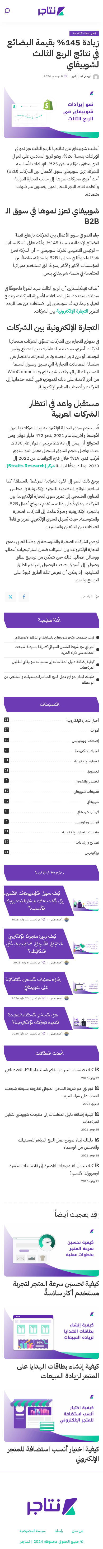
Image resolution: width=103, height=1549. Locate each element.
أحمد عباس (56, 919)
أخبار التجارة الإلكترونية (84, 33)
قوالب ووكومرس (87, 822)
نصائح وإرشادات (87, 842)
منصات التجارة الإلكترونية (80, 832)
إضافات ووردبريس (85, 740)
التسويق (93, 771)
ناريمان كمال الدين (81, 76)
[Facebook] (23, 597)
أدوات (94, 730)
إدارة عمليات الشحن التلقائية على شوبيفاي (33, 983)
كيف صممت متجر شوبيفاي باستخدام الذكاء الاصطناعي (53, 637)
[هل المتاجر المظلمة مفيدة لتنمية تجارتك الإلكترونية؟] (86, 1021)
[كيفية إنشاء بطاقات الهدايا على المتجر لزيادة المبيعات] (51, 1332)
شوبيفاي (93, 802)
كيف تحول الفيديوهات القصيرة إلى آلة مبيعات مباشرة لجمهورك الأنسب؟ (33, 900)
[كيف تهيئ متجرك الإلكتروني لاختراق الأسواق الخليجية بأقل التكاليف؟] (86, 947)
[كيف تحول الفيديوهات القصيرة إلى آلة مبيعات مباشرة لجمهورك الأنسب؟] (86, 904)
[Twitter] (10, 597)
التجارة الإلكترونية (72, 311)
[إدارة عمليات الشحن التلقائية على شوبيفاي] (86, 986)
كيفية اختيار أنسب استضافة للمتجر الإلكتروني (53, 1454)
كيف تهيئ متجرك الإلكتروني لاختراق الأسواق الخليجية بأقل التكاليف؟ (34, 943)
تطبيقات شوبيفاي (86, 791)
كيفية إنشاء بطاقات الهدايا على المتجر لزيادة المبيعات (58, 1371)
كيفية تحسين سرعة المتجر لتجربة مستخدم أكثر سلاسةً (56, 1288)
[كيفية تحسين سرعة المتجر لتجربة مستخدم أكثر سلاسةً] (51, 1250)
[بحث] (7, 11)
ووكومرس (92, 852)
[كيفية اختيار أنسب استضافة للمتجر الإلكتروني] (51, 1415)
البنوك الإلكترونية (87, 751)
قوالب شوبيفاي (88, 812)
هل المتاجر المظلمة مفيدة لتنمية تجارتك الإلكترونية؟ (33, 1018)
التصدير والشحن (87, 781)
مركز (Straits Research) (31, 465)
